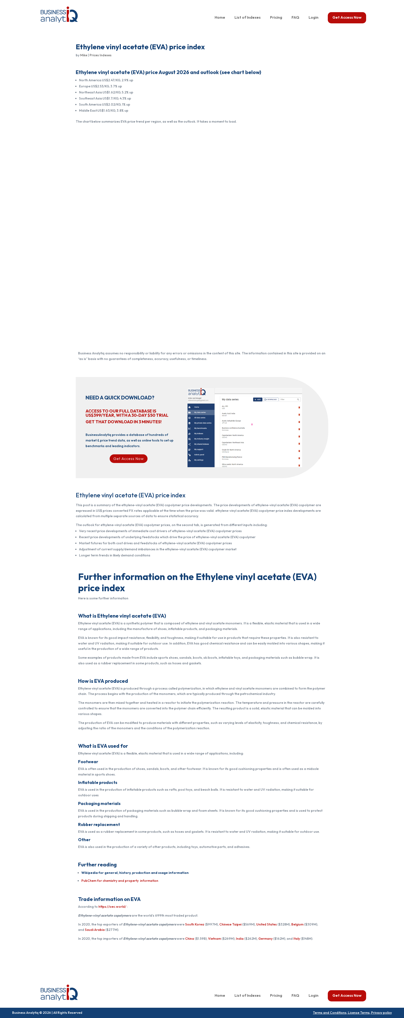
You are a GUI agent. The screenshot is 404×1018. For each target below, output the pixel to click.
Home (220, 18)
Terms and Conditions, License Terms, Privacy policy (352, 1013)
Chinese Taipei (230, 924)
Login (313, 18)
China (189, 938)
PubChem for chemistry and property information (119, 881)
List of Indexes (247, 18)
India (240, 938)
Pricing (276, 18)
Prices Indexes (101, 55)
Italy (296, 938)
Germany (265, 938)
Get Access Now (346, 18)
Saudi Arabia (95, 930)
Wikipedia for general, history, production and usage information (135, 873)
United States (266, 924)
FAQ (295, 18)
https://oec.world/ (112, 906)
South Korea (194, 924)
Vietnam (214, 938)
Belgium (297, 924)
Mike (83, 55)
